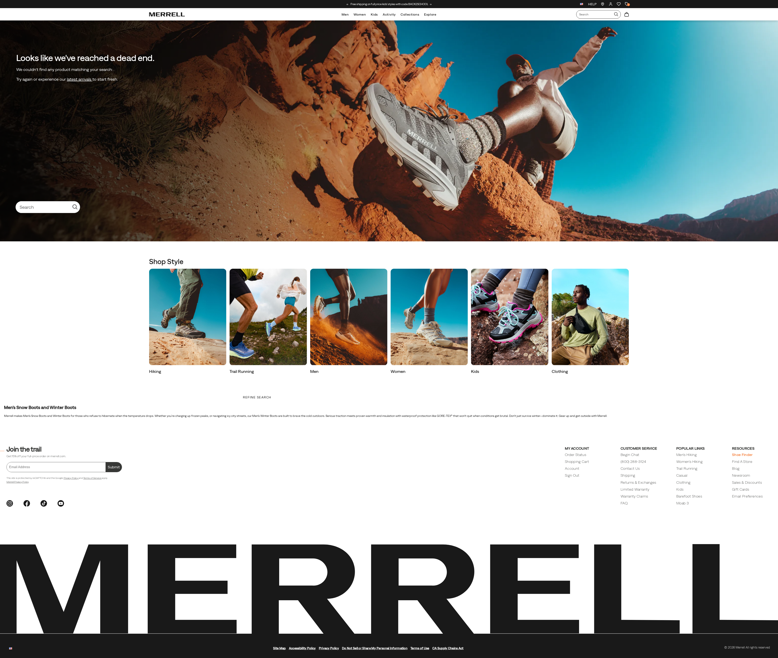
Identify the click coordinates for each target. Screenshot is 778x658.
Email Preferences (747, 496)
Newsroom (741, 475)
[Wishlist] (619, 4)
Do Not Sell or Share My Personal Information (374, 648)
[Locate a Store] (602, 4)
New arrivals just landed (389, 4)
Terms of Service (92, 478)
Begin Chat (630, 455)
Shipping (628, 475)
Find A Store (742, 461)
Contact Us (630, 468)
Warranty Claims (634, 496)
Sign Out (572, 475)
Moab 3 (682, 503)
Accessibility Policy (302, 648)
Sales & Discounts (747, 482)
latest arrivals (79, 79)
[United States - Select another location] (581, 4)
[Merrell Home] (167, 14)
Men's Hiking (686, 455)
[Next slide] (431, 4)
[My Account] (611, 4)
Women (360, 14)
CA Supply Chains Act (448, 648)
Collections (410, 14)
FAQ (624, 503)
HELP (592, 4)
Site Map (279, 648)
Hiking (155, 371)
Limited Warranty (635, 489)
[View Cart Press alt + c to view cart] (626, 14)
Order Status (575, 455)
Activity (389, 14)
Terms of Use (419, 648)
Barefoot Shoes (689, 496)
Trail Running (242, 371)
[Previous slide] (347, 4)
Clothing (560, 371)
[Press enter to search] (616, 14)
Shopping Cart (577, 461)
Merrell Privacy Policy (17, 481)
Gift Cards (740, 489)
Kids (374, 14)
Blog (736, 468)
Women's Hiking (689, 461)
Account (572, 468)
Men (345, 14)
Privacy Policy (71, 478)
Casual (681, 475)
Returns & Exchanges (638, 482)
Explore (430, 14)
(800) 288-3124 (633, 461)
